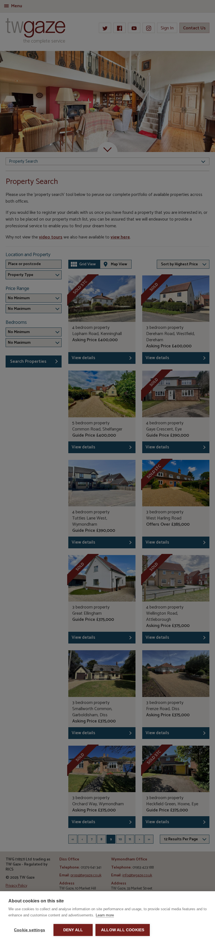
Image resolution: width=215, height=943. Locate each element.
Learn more (105, 915)
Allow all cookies (122, 930)
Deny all (73, 930)
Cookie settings (29, 930)
